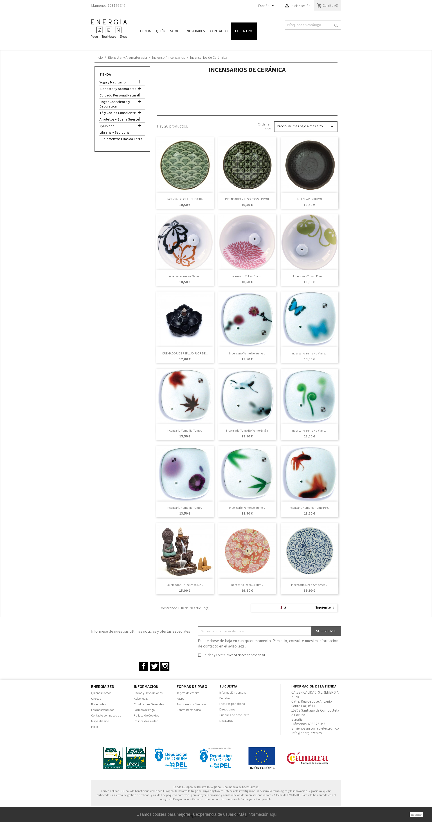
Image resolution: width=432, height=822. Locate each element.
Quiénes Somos (169, 31)
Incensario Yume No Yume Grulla (247, 430)
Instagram (164, 666)
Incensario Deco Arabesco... (309, 585)
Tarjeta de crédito (188, 693)
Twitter (154, 666)
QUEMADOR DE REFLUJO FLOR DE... (185, 353)
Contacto (219, 31)
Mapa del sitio (100, 721)
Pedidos (224, 698)
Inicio (94, 727)
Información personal (233, 692)
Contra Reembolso (189, 710)
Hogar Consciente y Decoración (114, 104)
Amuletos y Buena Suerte (119, 119)
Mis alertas (226, 721)
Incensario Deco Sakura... (247, 585)
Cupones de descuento (234, 715)
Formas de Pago (144, 710)
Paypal (181, 699)
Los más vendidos (102, 710)
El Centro (243, 31)
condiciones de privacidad (247, 655)
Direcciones (227, 709)
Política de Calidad (146, 721)
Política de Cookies (146, 715)
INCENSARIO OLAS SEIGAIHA (185, 199)
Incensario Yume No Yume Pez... (309, 508)
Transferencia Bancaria (191, 704)
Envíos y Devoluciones (148, 693)
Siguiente (325, 607)
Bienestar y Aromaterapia (119, 89)
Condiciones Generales (149, 704)
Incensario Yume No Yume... (247, 353)
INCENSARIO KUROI (309, 199)
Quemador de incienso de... (185, 585)
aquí (273, 814)
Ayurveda (106, 126)
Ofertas (96, 699)
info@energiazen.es (306, 732)
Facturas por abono (232, 704)
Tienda (145, 31)
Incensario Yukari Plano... (185, 276)
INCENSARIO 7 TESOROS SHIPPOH (247, 199)
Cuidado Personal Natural (119, 95)
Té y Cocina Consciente (117, 113)
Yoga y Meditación (113, 82)
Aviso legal (141, 699)
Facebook (143, 666)
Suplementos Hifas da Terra (120, 139)
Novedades (196, 31)
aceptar (416, 814)
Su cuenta (228, 686)
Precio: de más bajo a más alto (306, 126)
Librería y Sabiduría (114, 132)
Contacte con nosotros (106, 715)
